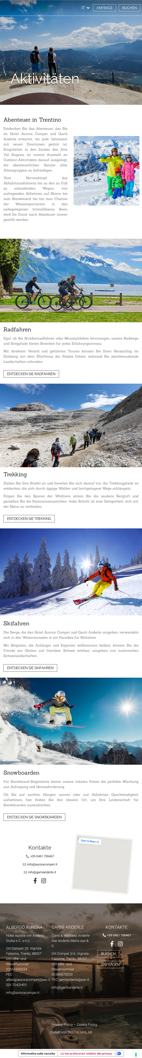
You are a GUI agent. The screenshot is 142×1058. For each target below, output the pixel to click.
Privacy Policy (62, 1025)
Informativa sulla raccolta (38, 1053)
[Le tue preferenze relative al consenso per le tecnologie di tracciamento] (136, 1054)
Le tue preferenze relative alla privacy (86, 1053)
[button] (13, 8)
